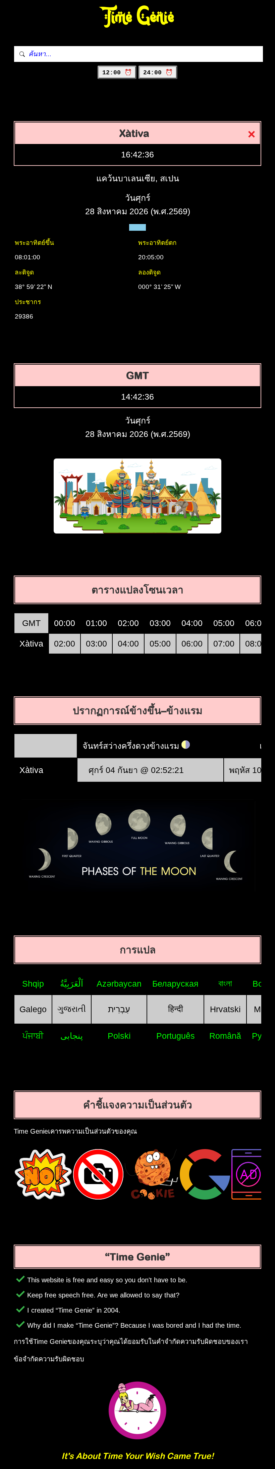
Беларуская (175, 983)
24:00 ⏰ (158, 72)
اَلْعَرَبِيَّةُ (71, 983)
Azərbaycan (119, 983)
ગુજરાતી (71, 1009)
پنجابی (71, 1035)
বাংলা (225, 983)
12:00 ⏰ (117, 72)
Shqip (33, 983)
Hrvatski (225, 1009)
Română (225, 1035)
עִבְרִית (119, 1009)
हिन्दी (175, 1009)
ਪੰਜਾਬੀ (33, 1035)
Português (175, 1035)
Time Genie (137, 17)
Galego (33, 1009)
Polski (119, 1035)
